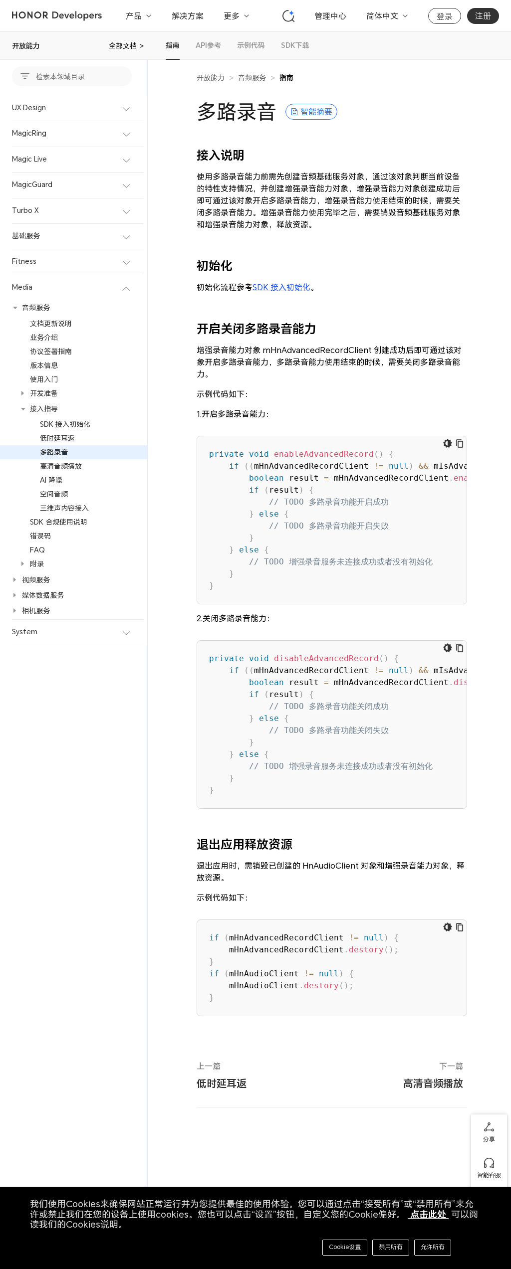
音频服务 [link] (252, 77)
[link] (286, 77)
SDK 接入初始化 (281, 287)
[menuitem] (73, 108)
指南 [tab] (173, 45)
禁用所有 (391, 1247)
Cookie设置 (345, 1247)
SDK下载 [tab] (295, 45)
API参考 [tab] (208, 45)
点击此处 (428, 1214)
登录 (445, 16)
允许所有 (433, 1247)
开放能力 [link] (211, 77)
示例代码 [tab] (251, 45)
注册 (483, 15)
